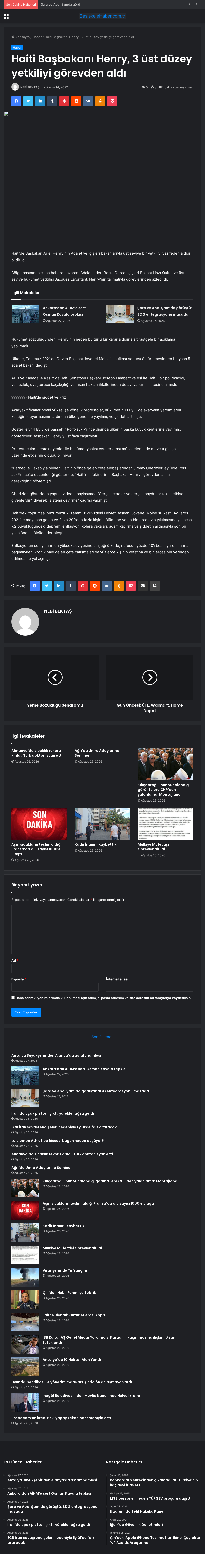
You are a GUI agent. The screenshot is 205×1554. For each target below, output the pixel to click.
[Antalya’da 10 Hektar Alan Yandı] (25, 1366)
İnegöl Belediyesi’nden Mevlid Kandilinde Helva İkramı (91, 1395)
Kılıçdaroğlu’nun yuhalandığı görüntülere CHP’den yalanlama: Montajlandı (164, 789)
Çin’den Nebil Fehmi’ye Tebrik (69, 1292)
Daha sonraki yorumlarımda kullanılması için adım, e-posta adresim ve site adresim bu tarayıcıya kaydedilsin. (104, 998)
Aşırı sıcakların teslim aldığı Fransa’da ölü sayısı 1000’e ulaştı (37, 849)
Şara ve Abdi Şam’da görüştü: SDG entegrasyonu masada (85, 4)
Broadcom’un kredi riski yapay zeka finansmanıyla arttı (62, 1417)
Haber (37, 37)
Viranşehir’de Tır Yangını (65, 1270)
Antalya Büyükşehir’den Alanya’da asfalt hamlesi (56, 1055)
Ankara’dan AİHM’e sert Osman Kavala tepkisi (84, 1068)
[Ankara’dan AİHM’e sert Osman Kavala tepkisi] (25, 314)
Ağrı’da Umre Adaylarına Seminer (97, 753)
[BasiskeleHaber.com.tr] (102, 16)
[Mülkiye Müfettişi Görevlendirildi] (166, 824)
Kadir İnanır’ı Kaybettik (95, 844)
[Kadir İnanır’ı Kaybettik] (102, 824)
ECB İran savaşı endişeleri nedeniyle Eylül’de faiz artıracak (64, 1127)
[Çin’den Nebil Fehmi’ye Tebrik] (25, 1299)
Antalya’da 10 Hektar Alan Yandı (72, 1359)
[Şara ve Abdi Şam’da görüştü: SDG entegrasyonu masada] (120, 314)
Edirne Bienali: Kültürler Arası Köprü (74, 1315)
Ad (15, 960)
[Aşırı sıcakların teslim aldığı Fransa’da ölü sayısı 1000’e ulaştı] (39, 824)
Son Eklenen (103, 1036)
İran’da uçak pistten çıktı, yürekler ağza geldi (53, 1113)
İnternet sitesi (117, 979)
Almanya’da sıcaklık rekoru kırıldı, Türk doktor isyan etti (37, 753)
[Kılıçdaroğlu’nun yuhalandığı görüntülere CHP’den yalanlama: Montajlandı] (166, 764)
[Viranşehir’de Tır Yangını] (25, 1277)
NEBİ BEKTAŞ (30, 87)
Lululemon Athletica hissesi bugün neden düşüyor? (58, 1140)
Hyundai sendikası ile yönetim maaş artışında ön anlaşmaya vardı (72, 1382)
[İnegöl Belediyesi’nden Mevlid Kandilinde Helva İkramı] (25, 1402)
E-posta (19, 979)
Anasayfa (22, 37)
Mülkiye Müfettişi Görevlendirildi (153, 847)
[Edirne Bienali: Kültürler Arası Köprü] (25, 1322)
